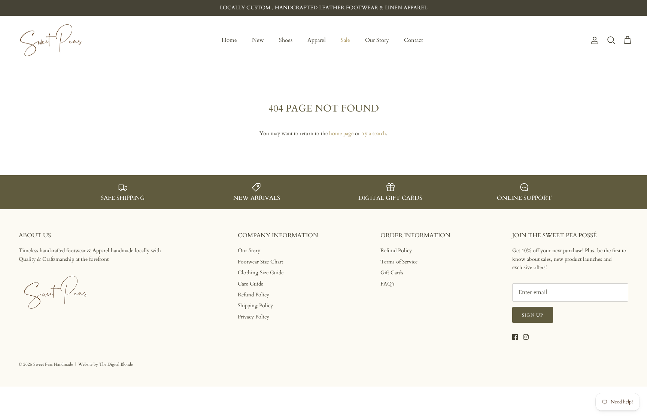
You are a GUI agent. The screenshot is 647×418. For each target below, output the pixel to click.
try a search (373, 133)
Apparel (316, 40)
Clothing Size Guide (260, 272)
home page (341, 133)
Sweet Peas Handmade (53, 364)
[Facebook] (515, 337)
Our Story (377, 40)
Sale (345, 40)
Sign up (532, 315)
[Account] (593, 40)
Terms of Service (398, 261)
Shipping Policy (255, 305)
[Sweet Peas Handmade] (51, 40)
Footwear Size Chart (260, 261)
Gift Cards (391, 272)
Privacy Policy (253, 316)
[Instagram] (526, 337)
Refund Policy (253, 294)
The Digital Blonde (116, 364)
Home (229, 40)
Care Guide (250, 283)
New (258, 40)
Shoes (285, 40)
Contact (413, 40)
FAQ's (387, 283)
